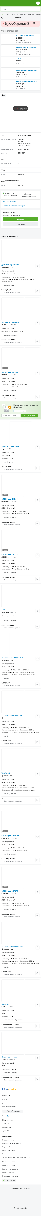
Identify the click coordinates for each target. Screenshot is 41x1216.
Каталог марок (7, 1154)
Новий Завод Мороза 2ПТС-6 (26, 70)
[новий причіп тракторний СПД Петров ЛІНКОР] (20, 485)
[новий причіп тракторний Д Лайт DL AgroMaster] (20, 251)
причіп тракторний (24, 135)
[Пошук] (38, 9)
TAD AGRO (5, 773)
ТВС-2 (3, 610)
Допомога (5, 1103)
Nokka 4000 (5, 1004)
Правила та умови (8, 1140)
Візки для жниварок (9, 201)
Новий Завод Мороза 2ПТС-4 (26, 81)
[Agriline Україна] (12, 3)
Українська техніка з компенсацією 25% (15, 1157)
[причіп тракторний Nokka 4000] (20, 990)
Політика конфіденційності (11, 1143)
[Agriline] (7, 14)
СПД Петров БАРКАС (9, 372)
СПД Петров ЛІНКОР (9, 499)
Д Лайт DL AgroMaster (10, 265)
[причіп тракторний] (20, 1043)
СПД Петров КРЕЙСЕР (10, 836)
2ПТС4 (18, 59)
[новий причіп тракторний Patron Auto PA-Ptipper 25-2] (20, 933)
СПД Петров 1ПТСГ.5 (9, 554)
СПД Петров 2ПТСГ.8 (9, 891)
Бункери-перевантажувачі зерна (14, 206)
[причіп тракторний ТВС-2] (20, 596)
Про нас (5, 1099)
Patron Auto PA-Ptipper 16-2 (12, 657)
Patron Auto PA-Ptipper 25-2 (12, 946)
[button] (38, 3)
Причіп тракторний (9, 1057)
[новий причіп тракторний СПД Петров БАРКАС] (20, 358)
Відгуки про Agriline (8, 1150)
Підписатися (30, 415)
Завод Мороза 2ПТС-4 (10, 446)
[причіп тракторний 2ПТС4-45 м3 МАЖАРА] (20, 309)
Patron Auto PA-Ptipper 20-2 (12, 715)
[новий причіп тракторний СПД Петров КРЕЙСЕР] (20, 822)
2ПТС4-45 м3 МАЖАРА (10, 322)
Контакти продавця (9, 1106)
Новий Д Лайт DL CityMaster (26, 47)
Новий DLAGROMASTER (25, 36)
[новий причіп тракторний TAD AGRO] (20, 759)
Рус (8, 1116)
